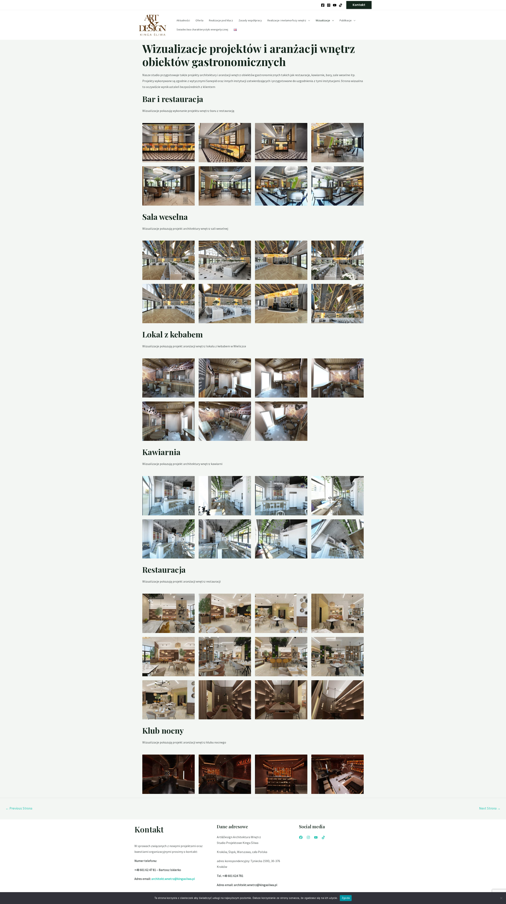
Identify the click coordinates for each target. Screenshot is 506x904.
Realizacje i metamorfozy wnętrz (286, 20)
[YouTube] (334, 5)
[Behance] (340, 5)
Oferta (199, 20)
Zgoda (346, 897)
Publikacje (346, 20)
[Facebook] (323, 5)
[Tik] (323, 837)
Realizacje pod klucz (221, 20)
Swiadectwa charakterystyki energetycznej (202, 29)
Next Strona (489, 808)
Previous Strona (19, 808)
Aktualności (183, 20)
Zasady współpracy (250, 20)
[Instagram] (328, 5)
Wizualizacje (323, 20)
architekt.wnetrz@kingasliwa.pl (173, 879)
